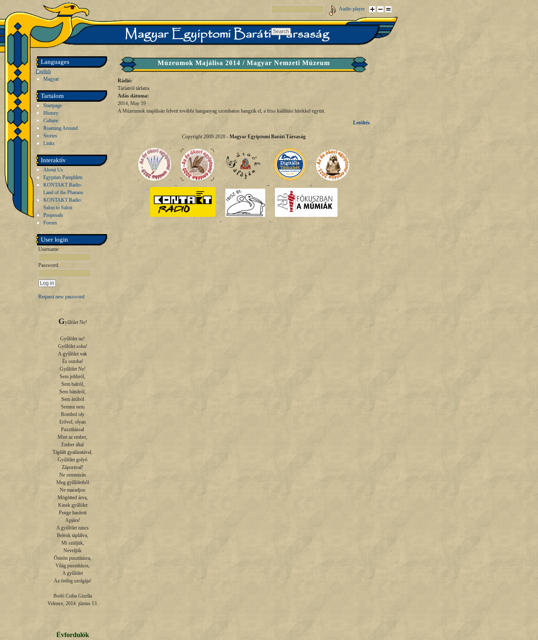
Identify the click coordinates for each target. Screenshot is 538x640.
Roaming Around (60, 128)
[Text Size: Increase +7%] (372, 9)
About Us (53, 170)
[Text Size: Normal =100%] (388, 9)
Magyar (51, 79)
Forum (50, 223)
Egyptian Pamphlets (63, 177)
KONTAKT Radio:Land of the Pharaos (63, 188)
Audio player (352, 9)
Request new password (61, 297)
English (43, 71)
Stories (50, 136)
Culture (50, 121)
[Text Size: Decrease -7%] (380, 9)
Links (49, 143)
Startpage (52, 105)
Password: (50, 265)
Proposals (53, 215)
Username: (50, 249)
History (50, 113)
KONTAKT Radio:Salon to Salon (62, 204)
